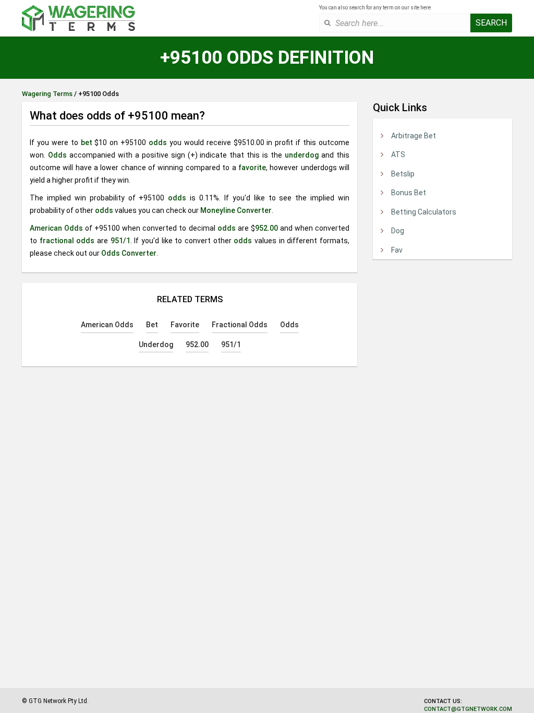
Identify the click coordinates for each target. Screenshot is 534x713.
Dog (397, 231)
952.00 (266, 228)
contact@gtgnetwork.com (468, 709)
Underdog (156, 344)
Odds (57, 155)
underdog (302, 155)
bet (86, 142)
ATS (398, 154)
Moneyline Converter (236, 210)
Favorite (185, 324)
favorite (252, 167)
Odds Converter (128, 253)
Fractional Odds (240, 324)
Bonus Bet (408, 192)
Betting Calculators (423, 212)
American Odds (56, 228)
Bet (152, 324)
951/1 (120, 240)
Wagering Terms (47, 94)
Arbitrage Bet (413, 136)
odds (158, 142)
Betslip (403, 174)
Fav (397, 250)
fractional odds (67, 240)
